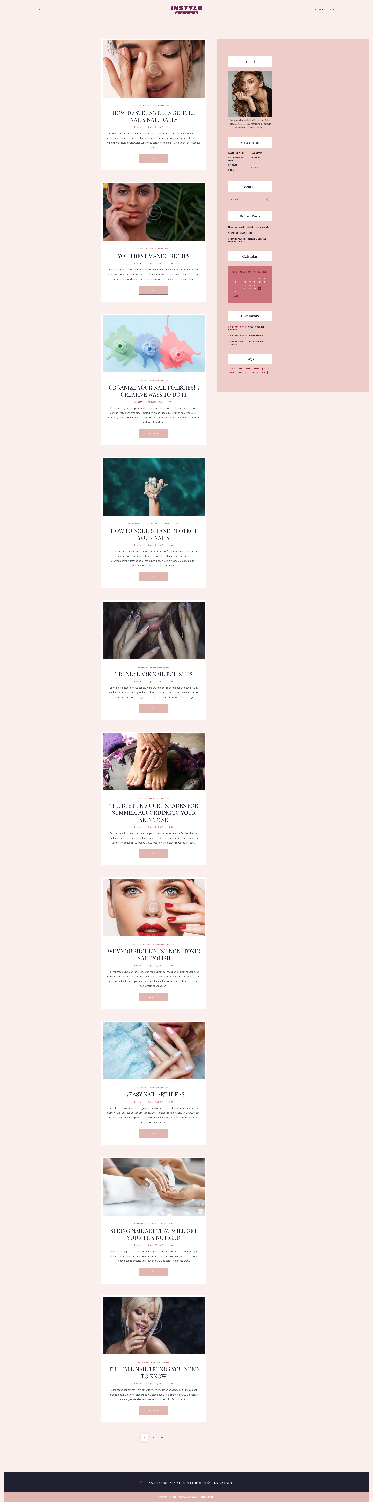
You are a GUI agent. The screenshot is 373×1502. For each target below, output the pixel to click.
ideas (266, 369)
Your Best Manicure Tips (154, 255)
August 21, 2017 (155, 127)
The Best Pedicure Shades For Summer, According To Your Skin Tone (153, 812)
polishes (254, 372)
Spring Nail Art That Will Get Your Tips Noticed (153, 1234)
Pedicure (175, 495)
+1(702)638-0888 (222, 1482)
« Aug (235, 296)
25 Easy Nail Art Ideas (154, 1094)
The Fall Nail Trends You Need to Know (154, 1373)
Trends (167, 220)
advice (232, 369)
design (257, 369)
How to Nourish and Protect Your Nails (154, 534)
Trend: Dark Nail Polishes (153, 673)
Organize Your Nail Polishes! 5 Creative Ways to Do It (154, 391)
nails (232, 372)
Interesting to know (155, 77)
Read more (154, 159)
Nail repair (170, 77)
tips (264, 372)
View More (154, 61)
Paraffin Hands (255, 335)
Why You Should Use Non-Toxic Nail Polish (154, 955)
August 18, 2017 (155, 965)
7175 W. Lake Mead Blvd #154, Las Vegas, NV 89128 (176, 1482)
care (248, 369)
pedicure (242, 372)
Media (231, 170)
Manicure (159, 220)
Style (159, 639)
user (139, 127)
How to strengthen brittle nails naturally (153, 116)
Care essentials (139, 77)
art (240, 369)
